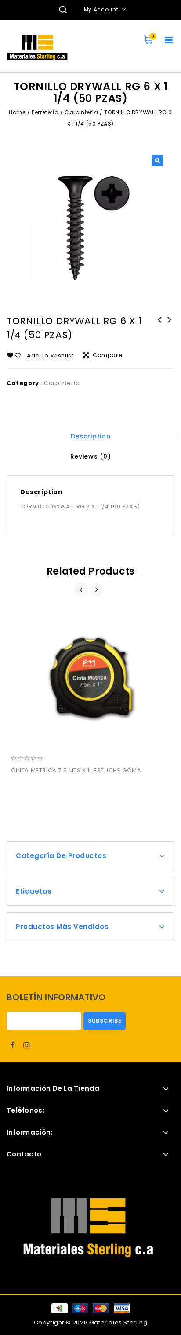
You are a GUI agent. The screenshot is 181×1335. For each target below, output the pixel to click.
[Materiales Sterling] (37, 47)
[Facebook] (12, 1045)
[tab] (90, 436)
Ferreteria (45, 112)
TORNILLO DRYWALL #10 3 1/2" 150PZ (169, 325)
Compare (108, 355)
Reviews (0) (90, 456)
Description (91, 436)
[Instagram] (26, 1045)
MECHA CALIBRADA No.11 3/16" (160, 325)
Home (17, 112)
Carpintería (81, 112)
